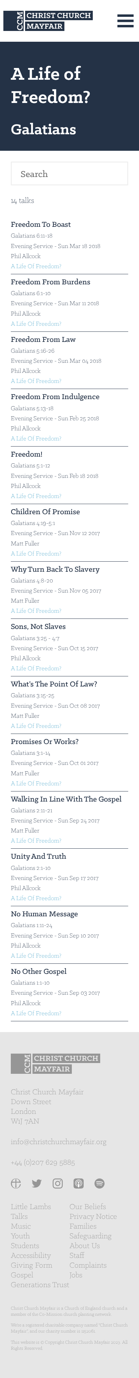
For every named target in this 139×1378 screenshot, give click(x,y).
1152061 (88, 1331)
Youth (20, 1236)
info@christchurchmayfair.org (59, 1142)
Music (21, 1227)
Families (83, 1227)
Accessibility (31, 1256)
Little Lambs (31, 1207)
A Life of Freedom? (36, 266)
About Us (85, 1246)
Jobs (76, 1275)
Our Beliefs (88, 1207)
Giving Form (31, 1266)
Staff (77, 1256)
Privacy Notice (93, 1217)
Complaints (88, 1266)
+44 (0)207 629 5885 (43, 1163)
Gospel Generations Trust (40, 1280)
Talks (19, 1217)
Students (25, 1246)
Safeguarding (91, 1236)
